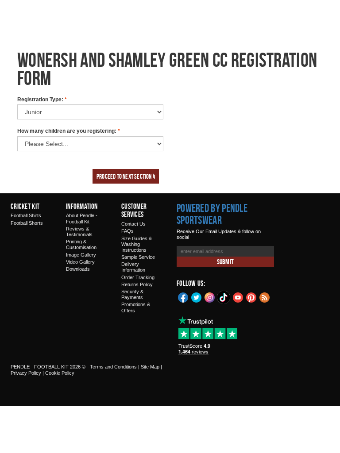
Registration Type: (42, 99)
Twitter (196, 296)
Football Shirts (26, 215)
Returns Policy (137, 284)
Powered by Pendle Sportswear (212, 214)
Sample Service (138, 257)
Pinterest (251, 296)
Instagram (209, 296)
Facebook (183, 296)
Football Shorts (27, 223)
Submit (225, 261)
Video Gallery (80, 262)
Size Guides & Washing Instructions (136, 244)
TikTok (224, 297)
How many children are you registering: (68, 131)
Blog (264, 296)
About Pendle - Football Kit (81, 218)
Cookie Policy (59, 373)
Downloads (78, 269)
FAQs (127, 231)
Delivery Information (133, 267)
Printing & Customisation (81, 244)
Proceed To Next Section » (126, 176)
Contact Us (133, 223)
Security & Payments (132, 294)
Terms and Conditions (113, 366)
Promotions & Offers (135, 307)
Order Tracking (138, 277)
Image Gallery (81, 254)
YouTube (238, 296)
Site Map (150, 366)
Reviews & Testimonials (79, 231)
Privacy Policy (26, 373)
